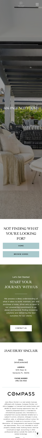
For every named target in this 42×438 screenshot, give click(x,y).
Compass (10, 406)
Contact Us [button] (21, 328)
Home (21, 246)
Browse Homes (21, 254)
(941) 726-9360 (21, 381)
